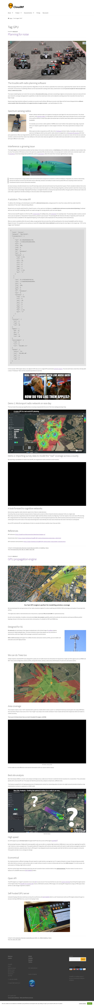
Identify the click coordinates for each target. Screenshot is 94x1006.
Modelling (42, 548)
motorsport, (41, 154)
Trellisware (59, 131)
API (14, 548)
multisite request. (58, 368)
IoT (39, 548)
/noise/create (36, 214)
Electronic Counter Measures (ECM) (30, 548)
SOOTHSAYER (28, 870)
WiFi (33, 549)
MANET (27, 549)
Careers (10, 958)
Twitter (30, 962)
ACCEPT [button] (89, 1003)
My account (45, 13)
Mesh (31, 549)
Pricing (38, 13)
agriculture (12, 154)
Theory (47, 548)
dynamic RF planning (73, 133)
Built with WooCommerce (26, 997)
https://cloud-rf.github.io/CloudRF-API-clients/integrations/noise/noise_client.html (39, 538)
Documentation (28, 13)
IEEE (22, 549)
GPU (20, 549)
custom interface (65, 882)
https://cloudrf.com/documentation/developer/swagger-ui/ (30, 534)
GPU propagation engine (22, 559)
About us (10, 956)
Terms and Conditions (13, 997)
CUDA (13, 939)
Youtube (30, 960)
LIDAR (19, 939)
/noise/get (53, 214)
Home (11, 18)
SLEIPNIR (55, 840)
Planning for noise (18, 34)
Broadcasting (18, 548)
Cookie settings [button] (82, 1003)
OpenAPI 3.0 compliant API (27, 883)
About (9, 13)
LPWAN (41, 938)
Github (30, 956)
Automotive (18, 938)
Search (71, 956)
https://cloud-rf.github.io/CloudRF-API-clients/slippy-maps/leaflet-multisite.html (45, 541)
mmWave (50, 630)
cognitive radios (41, 116)
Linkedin (30, 958)
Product (17, 13)
